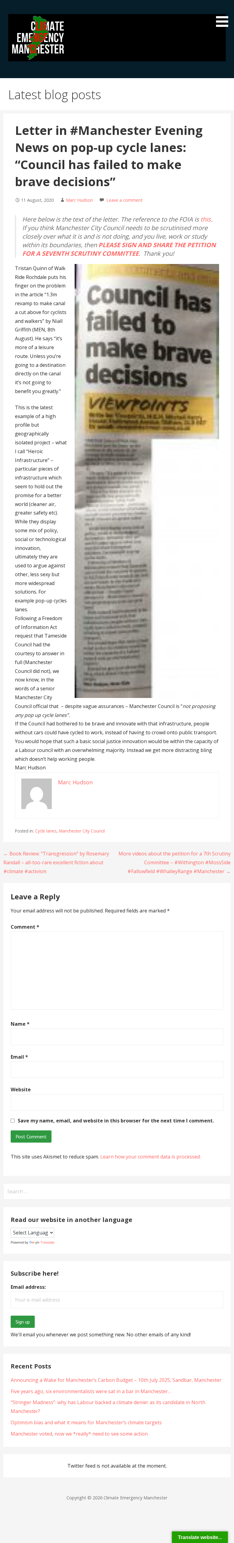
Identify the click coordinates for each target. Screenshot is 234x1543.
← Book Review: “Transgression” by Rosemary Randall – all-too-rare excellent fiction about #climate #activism (56, 862)
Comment (25, 926)
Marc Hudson (79, 200)
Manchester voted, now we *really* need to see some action (79, 1433)
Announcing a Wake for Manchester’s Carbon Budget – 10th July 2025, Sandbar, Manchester (116, 1380)
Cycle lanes (46, 831)
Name (20, 1024)
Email (19, 1056)
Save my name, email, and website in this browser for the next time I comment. (116, 1120)
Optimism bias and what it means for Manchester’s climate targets (86, 1422)
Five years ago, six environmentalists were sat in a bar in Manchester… (91, 1391)
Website (21, 1089)
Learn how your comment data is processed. (150, 1156)
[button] (224, 14)
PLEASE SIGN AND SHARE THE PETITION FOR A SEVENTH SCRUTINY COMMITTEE (119, 249)
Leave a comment (124, 200)
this (205, 219)
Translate (48, 1242)
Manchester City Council (82, 831)
